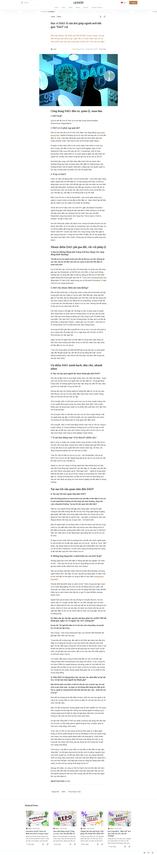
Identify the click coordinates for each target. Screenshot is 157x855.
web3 (101, 710)
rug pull (77, 455)
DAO (53, 121)
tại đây (67, 781)
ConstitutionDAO (96, 278)
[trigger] (33, 3)
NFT (78, 151)
